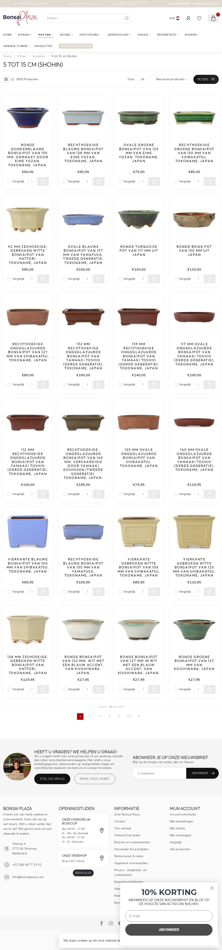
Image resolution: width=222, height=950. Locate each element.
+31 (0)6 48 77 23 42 (26, 865)
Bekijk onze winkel (95, 779)
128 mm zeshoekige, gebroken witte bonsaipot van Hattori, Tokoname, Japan (27, 665)
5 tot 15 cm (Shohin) (64, 56)
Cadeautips (43, 46)
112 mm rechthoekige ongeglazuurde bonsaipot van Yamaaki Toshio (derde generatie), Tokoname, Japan (28, 462)
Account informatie (183, 814)
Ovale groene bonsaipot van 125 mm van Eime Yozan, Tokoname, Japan (139, 153)
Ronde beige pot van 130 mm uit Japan (194, 251)
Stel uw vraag (52, 779)
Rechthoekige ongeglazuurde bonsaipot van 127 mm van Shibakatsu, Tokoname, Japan (28, 352)
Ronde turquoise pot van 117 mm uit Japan (138, 251)
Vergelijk (18, 181)
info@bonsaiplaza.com (28, 877)
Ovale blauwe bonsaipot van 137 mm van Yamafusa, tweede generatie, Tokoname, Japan (83, 255)
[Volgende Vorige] (138, 716)
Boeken (191, 35)
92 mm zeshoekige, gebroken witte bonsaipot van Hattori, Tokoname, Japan (27, 255)
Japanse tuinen (15, 46)
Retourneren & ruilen (128, 856)
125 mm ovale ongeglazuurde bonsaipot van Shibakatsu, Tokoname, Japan (139, 458)
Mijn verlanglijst (180, 835)
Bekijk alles (83, 873)
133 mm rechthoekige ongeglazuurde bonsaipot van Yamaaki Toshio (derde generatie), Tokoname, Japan (139, 356)
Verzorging (89, 35)
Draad (143, 35)
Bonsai (23, 35)
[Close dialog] (212, 888)
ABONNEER (169, 930)
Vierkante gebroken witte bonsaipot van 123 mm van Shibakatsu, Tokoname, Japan (194, 567)
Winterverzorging (75, 46)
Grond (65, 35)
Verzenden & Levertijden (131, 849)
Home (7, 35)
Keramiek (39, 56)
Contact (119, 821)
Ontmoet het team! (127, 835)
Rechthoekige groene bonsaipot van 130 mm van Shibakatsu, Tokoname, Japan (194, 153)
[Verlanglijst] (199, 18)
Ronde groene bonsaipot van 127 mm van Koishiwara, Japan (194, 663)
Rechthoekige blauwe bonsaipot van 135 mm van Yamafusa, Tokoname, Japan (83, 567)
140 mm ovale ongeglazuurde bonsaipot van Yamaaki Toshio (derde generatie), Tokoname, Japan (194, 460)
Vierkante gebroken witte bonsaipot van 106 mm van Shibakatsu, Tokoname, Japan (139, 567)
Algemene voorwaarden (131, 863)
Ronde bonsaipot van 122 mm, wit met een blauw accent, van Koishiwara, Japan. (83, 665)
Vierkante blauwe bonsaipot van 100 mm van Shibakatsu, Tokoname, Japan (28, 565)
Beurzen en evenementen (132, 842)
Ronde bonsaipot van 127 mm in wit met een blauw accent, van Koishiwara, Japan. (139, 665)
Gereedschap (118, 35)
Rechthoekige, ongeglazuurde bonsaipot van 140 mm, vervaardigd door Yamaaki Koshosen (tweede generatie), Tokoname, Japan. (83, 464)
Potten (44, 35)
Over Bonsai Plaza (127, 814)
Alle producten (180, 849)
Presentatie (166, 35)
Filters (203, 79)
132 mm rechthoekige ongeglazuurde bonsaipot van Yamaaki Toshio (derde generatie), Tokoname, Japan (83, 356)
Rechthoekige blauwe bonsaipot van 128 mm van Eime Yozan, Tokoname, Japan (83, 153)
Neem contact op (206, 3)
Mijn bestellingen (181, 821)
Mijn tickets (177, 828)
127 (129, 716)
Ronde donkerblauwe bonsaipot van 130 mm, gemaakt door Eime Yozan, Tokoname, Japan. (27, 155)
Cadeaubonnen (179, 3)
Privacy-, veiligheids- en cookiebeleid (130, 872)
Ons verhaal (122, 828)
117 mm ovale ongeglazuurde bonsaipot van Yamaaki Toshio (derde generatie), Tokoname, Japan (194, 354)
